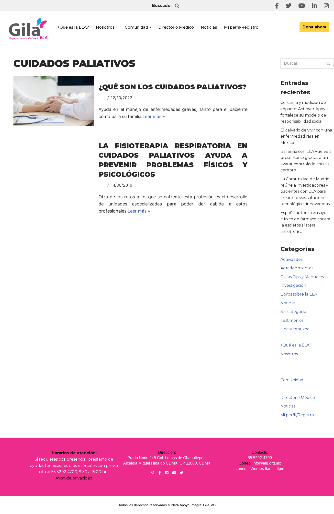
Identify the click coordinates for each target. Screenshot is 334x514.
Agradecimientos (296, 268)
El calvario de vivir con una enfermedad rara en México (306, 136)
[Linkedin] (167, 473)
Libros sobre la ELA (298, 294)
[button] (117, 27)
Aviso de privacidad (74, 478)
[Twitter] (181, 473)
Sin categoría (293, 311)
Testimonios (291, 320)
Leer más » (154, 116)
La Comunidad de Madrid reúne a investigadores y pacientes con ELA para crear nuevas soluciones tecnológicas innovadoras (305, 191)
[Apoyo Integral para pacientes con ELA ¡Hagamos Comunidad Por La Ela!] (28, 28)
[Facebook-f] (159, 473)
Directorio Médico (176, 27)
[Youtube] (174, 473)
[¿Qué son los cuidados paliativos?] (53, 101)
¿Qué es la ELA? (73, 27)
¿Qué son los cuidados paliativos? (172, 87)
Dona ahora (314, 27)
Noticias (209, 27)
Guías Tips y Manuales (302, 277)
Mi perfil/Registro (241, 27)
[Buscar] (177, 5)
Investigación (293, 285)
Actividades (291, 259)
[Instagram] (152, 473)
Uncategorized (295, 329)
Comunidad (291, 380)
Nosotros (289, 354)
